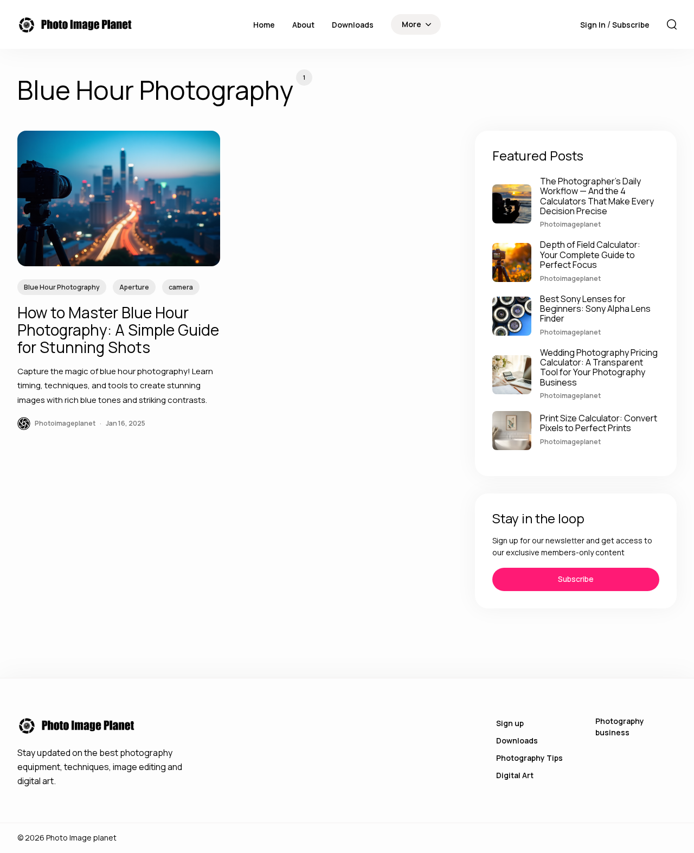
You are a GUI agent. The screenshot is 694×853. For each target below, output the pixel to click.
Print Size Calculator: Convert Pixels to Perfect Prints (598, 423)
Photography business (619, 726)
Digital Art (515, 775)
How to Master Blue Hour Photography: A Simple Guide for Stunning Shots (118, 329)
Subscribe (631, 25)
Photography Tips (529, 758)
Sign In (593, 25)
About (303, 25)
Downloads (353, 25)
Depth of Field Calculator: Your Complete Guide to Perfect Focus (590, 255)
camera (181, 287)
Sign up (510, 723)
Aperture (134, 287)
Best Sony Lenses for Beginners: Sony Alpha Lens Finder (595, 309)
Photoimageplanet (570, 224)
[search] (672, 24)
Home (264, 25)
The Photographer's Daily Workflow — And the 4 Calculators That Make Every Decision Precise (597, 196)
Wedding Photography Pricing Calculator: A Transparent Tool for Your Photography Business (599, 367)
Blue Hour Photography (62, 287)
